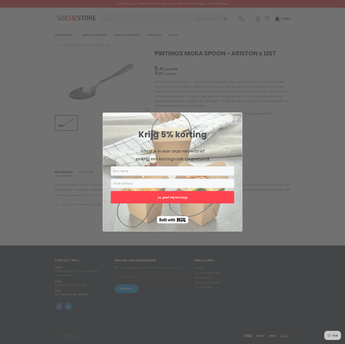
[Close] (237, 118)
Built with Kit (172, 219)
